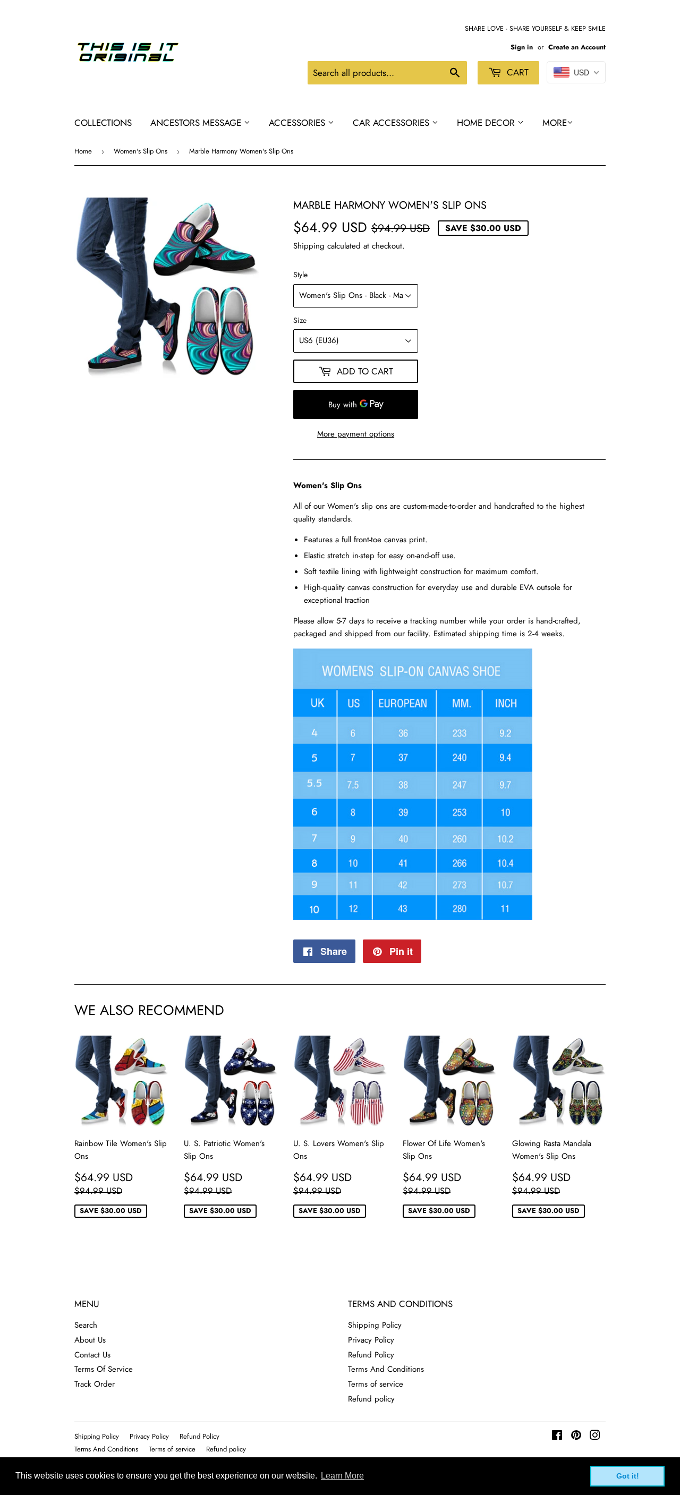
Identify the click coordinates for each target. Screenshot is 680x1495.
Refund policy (371, 1399)
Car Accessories (392, 122)
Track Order (94, 1384)
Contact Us (92, 1355)
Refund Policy (371, 1355)
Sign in (522, 47)
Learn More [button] (342, 1475)
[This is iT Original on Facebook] (557, 1436)
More (554, 122)
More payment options (355, 434)
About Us (90, 1340)
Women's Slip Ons (140, 151)
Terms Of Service (103, 1369)
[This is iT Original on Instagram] (595, 1436)
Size (300, 320)
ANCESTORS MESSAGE (197, 122)
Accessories (298, 122)
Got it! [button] (627, 1476)
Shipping (309, 246)
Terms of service (375, 1384)
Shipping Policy (375, 1325)
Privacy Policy (371, 1340)
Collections (103, 122)
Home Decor (487, 122)
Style (300, 274)
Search (85, 1325)
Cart (516, 72)
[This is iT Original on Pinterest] (576, 1436)
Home (83, 151)
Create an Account (577, 47)
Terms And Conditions (386, 1369)
